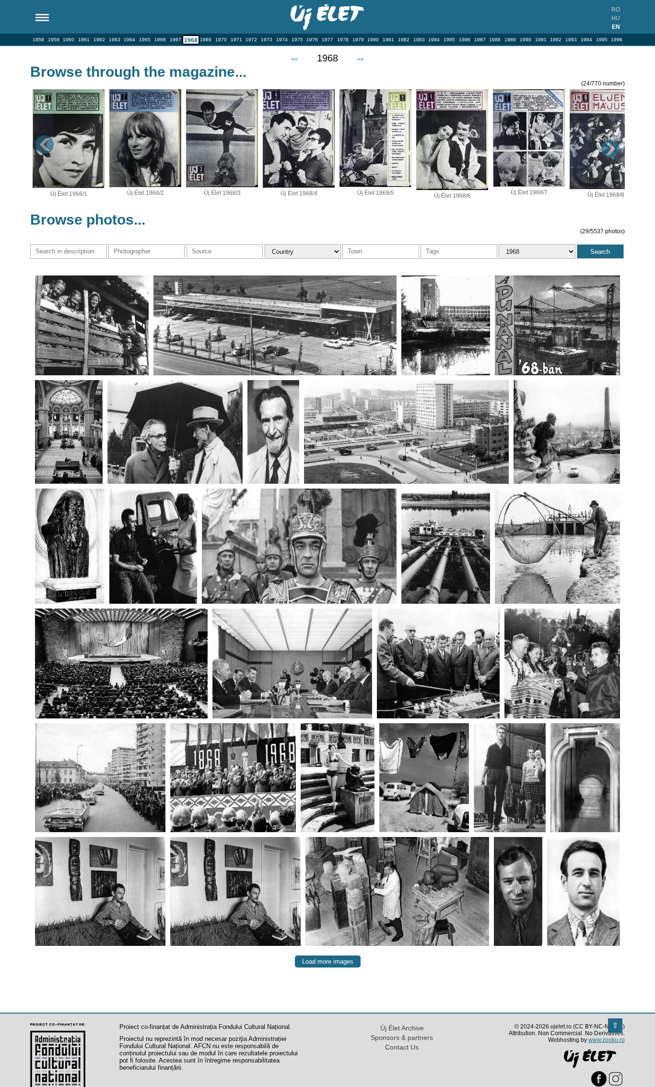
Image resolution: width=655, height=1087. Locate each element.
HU (615, 18)
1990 (525, 39)
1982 (403, 39)
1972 (251, 39)
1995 (602, 39)
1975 (297, 39)
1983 (419, 39)
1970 (221, 39)
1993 (571, 39)
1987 (480, 39)
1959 (53, 39)
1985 (449, 39)
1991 (541, 39)
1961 (84, 39)
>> (360, 59)
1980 (373, 39)
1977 (327, 39)
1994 (586, 39)
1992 (555, 39)
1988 (495, 39)
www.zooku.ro (606, 1040)
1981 (388, 39)
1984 (434, 39)
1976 (312, 39)
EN (616, 27)
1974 (282, 39)
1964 (129, 39)
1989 (510, 39)
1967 (175, 39)
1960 (68, 39)
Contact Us (402, 1047)
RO (615, 9)
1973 (266, 39)
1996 (616, 39)
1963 (114, 39)
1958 (38, 39)
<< (294, 59)
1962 (99, 39)
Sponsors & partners (402, 1037)
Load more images (327, 961)
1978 (343, 39)
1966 (160, 39)
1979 (358, 39)
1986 (464, 39)
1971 (236, 39)
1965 (145, 39)
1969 (205, 39)
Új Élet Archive (402, 1028)
